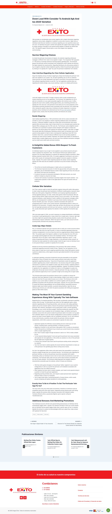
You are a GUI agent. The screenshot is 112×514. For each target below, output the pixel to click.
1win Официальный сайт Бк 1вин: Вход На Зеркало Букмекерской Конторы (79, 442)
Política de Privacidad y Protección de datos (89, 501)
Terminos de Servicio (83, 495)
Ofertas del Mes (80, 6)
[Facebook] (21, 497)
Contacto (80, 490)
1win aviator (40, 414)
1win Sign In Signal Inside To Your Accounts (41, 422)
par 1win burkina (66, 110)
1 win (34, 414)
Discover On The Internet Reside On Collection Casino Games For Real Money (70, 423)
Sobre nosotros (82, 485)
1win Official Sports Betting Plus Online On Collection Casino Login (55, 442)
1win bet (46, 414)
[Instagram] (25, 497)
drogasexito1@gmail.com (39, 24)
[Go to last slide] (24, 446)
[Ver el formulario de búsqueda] (95, 2)
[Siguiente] (88, 446)
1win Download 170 (36, 16)
